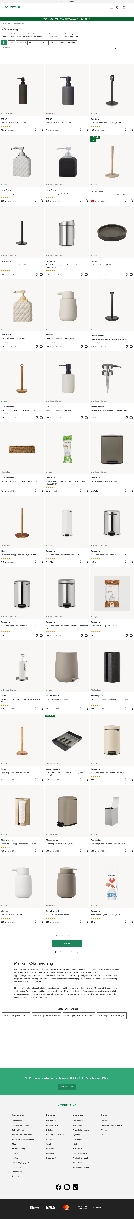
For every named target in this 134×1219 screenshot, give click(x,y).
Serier (62, 42)
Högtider (76, 1144)
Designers (71, 42)
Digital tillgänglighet (20, 1163)
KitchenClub (17, 1172)
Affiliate (104, 1130)
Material (53, 42)
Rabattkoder (78, 1163)
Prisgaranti (16, 1167)
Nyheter (76, 1135)
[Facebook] (58, 1187)
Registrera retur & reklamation (24, 1139)
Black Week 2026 (80, 1153)
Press (103, 1135)
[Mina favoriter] (118, 7)
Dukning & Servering (55, 1135)
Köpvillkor (16, 1144)
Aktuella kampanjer (81, 1130)
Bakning (49, 1130)
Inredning (6, 23)
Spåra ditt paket (18, 1130)
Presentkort (51, 1158)
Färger (44, 42)
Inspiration (77, 1125)
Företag (15, 1158)
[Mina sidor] (111, 7)
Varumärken (34, 42)
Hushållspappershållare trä (16, 1016)
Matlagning (51, 1121)
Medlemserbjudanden (82, 1167)
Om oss (104, 1121)
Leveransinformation (20, 1125)
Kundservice (17, 1121)
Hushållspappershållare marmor (79, 1016)
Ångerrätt (16, 1176)
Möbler (49, 1139)
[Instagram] (67, 1187)
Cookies (15, 1153)
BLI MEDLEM (67, 1087)
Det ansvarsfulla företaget (111, 1125)
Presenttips (78, 1149)
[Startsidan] (11, 7)
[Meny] (130, 7)
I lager (11, 42)
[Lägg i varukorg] (41, 129)
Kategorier (21, 42)
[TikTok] (75, 1187)
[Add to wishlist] (36, 129)
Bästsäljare (77, 1139)
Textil (48, 1144)
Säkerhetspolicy (18, 1149)
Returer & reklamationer (22, 1135)
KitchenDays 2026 (80, 1158)
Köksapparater (52, 1125)
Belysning (50, 1149)
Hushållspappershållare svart (46, 1016)
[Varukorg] (124, 7)
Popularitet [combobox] (123, 48)
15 (71, 952)
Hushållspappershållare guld (111, 1016)
